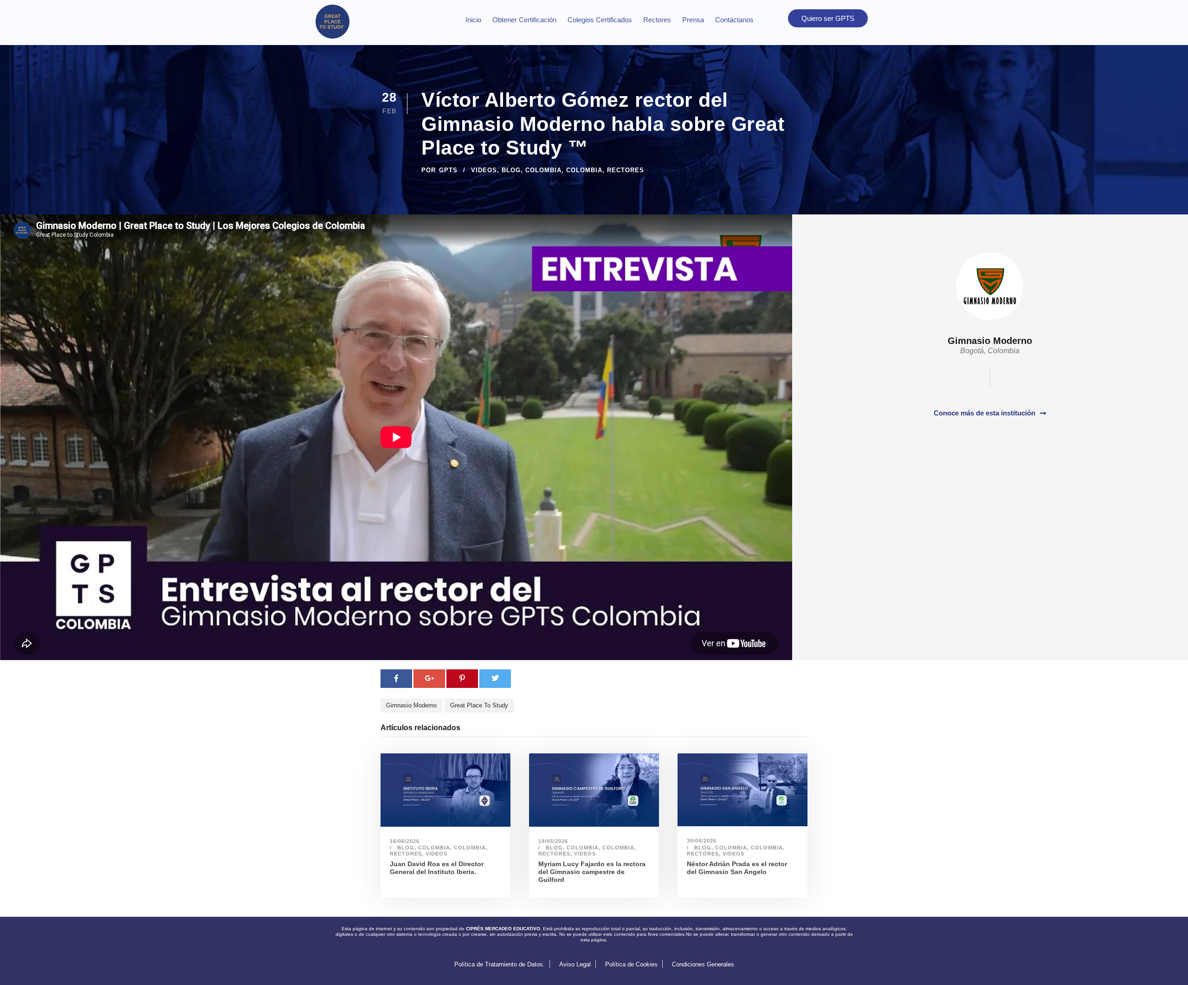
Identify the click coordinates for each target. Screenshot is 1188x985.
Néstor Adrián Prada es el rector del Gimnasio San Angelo (737, 867)
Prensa (693, 20)
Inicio (473, 20)
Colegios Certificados (600, 20)
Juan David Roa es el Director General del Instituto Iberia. (437, 867)
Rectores (657, 20)
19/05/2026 (553, 841)
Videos (484, 170)
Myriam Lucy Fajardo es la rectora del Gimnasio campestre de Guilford (592, 871)
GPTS (448, 170)
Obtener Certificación (524, 20)
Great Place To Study (479, 705)
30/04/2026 (702, 840)
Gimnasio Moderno (411, 705)
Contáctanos (734, 20)
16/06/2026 (405, 841)
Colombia (543, 170)
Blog (511, 170)
